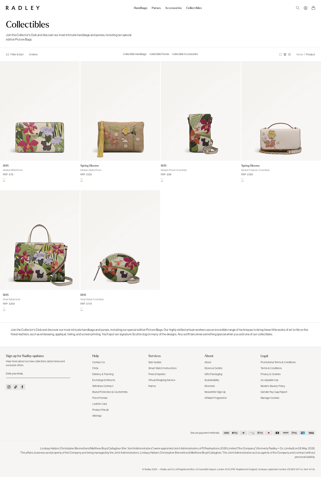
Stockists (210, 385)
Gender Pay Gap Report (274, 391)
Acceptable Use (269, 380)
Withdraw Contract (103, 385)
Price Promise (100, 397)
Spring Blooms (89, 165)
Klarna (152, 385)
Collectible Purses (159, 54)
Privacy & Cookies (271, 374)
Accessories (173, 8)
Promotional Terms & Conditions (278, 362)
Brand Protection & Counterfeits (110, 391)
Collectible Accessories (185, 54)
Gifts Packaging (213, 374)
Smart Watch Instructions (162, 368)
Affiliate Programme (216, 397)
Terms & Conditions (271, 368)
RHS (6, 165)
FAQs (95, 368)
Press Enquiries (156, 374)
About (208, 362)
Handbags (140, 8)
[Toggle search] (297, 8)
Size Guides (154, 362)
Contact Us (98, 362)
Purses (156, 8)
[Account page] (305, 8)
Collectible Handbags (134, 54)
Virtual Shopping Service (161, 380)
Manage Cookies (270, 397)
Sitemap (97, 415)
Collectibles (194, 8)
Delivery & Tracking (103, 374)
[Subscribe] (67, 374)
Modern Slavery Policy (273, 385)
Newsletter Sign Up (215, 391)
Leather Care (99, 403)
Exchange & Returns (103, 380)
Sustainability (212, 380)
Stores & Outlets (214, 368)
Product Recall (100, 409)
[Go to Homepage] (23, 8)
